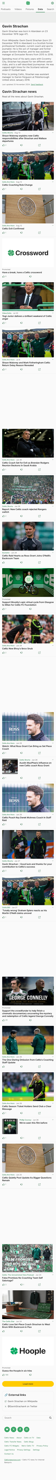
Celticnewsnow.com (12, 1460)
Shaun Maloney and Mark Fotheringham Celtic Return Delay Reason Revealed (26, 364)
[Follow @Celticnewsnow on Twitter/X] (14, 1429)
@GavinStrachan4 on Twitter (22, 1406)
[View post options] (53, 133)
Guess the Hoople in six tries (17, 1370)
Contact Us (9, 1454)
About (19, 1438)
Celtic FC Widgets (11, 1446)
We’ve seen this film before (33, 1122)
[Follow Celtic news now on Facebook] (20, 1429)
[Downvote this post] (21, 145)
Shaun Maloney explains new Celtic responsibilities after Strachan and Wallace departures (24, 138)
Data (40, 9)
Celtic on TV (29, 1438)
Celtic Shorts (7, 133)
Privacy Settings (23, 1450)
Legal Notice (9, 1450)
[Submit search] (50, 1418)
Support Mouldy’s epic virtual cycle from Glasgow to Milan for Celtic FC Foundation (28, 603)
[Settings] (52, 3)
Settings (36, 1450)
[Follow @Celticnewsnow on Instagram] (27, 1429)
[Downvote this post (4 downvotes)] (30, 1020)
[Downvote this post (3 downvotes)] (30, 609)
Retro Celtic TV (28, 1446)
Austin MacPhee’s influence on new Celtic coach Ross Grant (35, 764)
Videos (18, 9)
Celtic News (9, 1438)
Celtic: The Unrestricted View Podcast (18, 1275)
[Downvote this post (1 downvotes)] (30, 276)
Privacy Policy (42, 1446)
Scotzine (6, 553)
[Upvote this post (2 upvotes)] (3, 145)
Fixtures (30, 9)
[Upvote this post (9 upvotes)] (3, 276)
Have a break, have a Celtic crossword (22, 272)
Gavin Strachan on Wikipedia (22, 1401)
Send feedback (37, 84)
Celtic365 (6, 907)
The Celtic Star (8, 1321)
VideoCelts (6, 313)
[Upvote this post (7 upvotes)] (3, 609)
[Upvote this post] (3, 562)
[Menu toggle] (3, 3)
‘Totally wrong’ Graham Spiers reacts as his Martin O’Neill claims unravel (24, 911)
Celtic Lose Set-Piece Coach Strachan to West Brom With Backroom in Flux (26, 1325)
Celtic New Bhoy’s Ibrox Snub (17, 648)
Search (50, 9)
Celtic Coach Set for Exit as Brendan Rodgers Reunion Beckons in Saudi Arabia (25, 464)
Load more (28, 1384)
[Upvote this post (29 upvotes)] (3, 1020)
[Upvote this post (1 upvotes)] (3, 189)
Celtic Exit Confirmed (13, 228)
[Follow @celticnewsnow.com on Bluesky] (7, 1429)
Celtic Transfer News (12, 1442)
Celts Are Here (8, 182)
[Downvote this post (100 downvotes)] (30, 1375)
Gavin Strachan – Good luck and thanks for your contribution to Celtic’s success (27, 865)
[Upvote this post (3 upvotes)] (3, 1284)
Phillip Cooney (25, 1120)
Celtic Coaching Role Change (17, 185)
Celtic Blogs (29, 1442)
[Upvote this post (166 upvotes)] (3, 1375)
